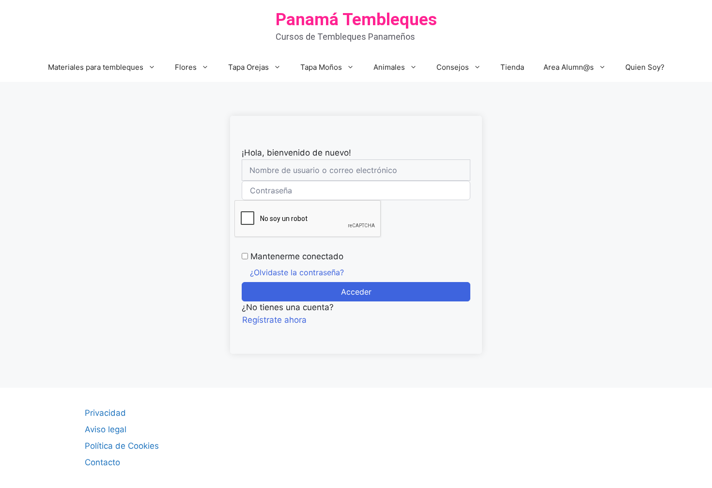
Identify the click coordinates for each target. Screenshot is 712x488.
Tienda (512, 67)
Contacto (102, 462)
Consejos (452, 67)
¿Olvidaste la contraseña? (297, 272)
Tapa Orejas (248, 67)
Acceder (356, 292)
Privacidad (105, 413)
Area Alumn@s (568, 67)
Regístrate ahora (274, 320)
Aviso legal (105, 429)
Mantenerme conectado (296, 256)
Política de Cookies (122, 446)
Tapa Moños (321, 67)
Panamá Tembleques (356, 20)
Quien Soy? (645, 67)
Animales (389, 67)
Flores (186, 67)
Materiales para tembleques (95, 67)
